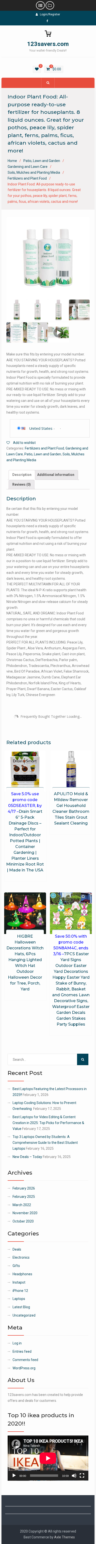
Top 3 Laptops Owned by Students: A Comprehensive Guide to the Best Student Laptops (45, 1142)
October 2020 (23, 1221)
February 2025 (24, 1197)
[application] (48, 1458)
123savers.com (48, 44)
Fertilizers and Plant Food (27, 178)
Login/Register (50, 14)
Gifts (16, 1266)
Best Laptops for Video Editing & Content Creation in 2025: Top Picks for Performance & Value (48, 1123)
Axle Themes (64, 1537)
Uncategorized (24, 1315)
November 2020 (25, 1213)
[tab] (22, 475)
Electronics (21, 1257)
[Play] (14, 1475)
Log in (17, 1343)
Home (12, 161)
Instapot (19, 1282)
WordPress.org (24, 1368)
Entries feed (22, 1351)
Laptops (19, 1299)
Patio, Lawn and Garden (41, 161)
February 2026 (24, 1188)
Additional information (55, 475)
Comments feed (25, 1360)
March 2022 (22, 1205)
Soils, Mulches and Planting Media (34, 172)
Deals (17, 1249)
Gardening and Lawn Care (28, 167)
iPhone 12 (20, 1291)
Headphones (22, 1274)
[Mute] (74, 1475)
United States (40, 428)
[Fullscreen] (82, 1475)
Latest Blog (21, 1307)
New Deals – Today (27, 1157)
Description (22, 475)
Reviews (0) (21, 484)
